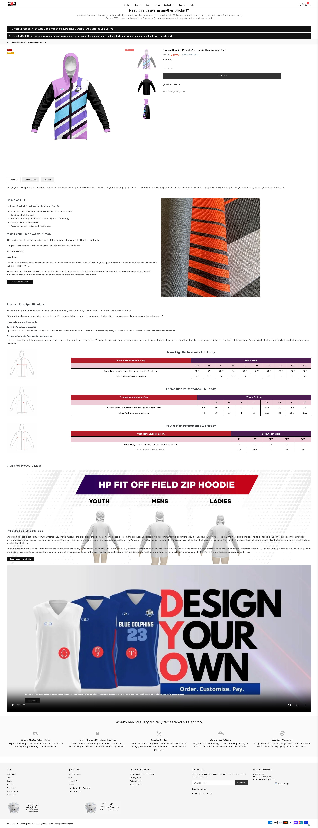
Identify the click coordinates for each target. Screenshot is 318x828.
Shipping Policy (136, 784)
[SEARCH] (300, 4)
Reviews (47, 180)
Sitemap (71, 784)
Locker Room (169, 5)
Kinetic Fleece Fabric (86, 262)
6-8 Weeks (129, 50)
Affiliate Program (75, 791)
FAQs (70, 778)
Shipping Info (30, 180)
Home (8, 42)
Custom (127, 5)
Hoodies (10, 784)
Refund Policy (135, 781)
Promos (182, 5)
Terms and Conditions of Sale (142, 774)
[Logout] (303, 4)
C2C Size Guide (74, 774)
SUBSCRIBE (241, 783)
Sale (9, 50)
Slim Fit (10, 53)
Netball (9, 778)
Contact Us (32, 700)
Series (157, 5)
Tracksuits (11, 788)
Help (192, 5)
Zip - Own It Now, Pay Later (79, 788)
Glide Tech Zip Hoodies (47, 271)
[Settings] (309, 4)
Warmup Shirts (13, 791)
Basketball (11, 774)
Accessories (12, 795)
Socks (9, 781)
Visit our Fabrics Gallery (19, 281)
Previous (9, 98)
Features (167, 59)
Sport (148, 5)
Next (132, 98)
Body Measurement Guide (20, 559)
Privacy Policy (135, 778)
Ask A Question (172, 84)
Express (138, 5)
